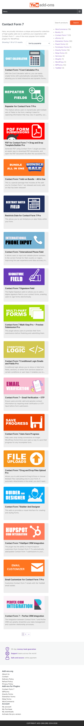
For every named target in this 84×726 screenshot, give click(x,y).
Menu (5, 11)
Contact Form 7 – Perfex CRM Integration (24, 616)
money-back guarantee (26, 649)
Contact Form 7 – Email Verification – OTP (25, 397)
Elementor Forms (8, 697)
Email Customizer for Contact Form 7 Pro (24, 579)
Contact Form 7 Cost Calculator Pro (22, 70)
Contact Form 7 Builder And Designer (22, 507)
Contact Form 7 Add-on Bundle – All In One (25, 179)
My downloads (8, 712)
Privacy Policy (7, 684)
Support (14, 653)
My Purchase (7, 709)
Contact (5, 677)
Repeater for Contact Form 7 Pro (20, 106)
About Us (5, 674)
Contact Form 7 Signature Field (19, 288)
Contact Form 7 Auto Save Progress (22, 434)
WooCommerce (8, 701)
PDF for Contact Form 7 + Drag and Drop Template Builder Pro (24, 144)
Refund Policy (7, 681)
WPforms (5, 692)
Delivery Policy (8, 679)
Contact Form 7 (8, 689)
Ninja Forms (6, 699)
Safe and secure (17, 658)
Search (76, 23)
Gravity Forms (7, 694)
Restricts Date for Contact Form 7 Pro (23, 215)
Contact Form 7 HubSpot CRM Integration (24, 543)
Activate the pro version (11, 714)
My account (6, 707)
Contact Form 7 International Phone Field (24, 252)
